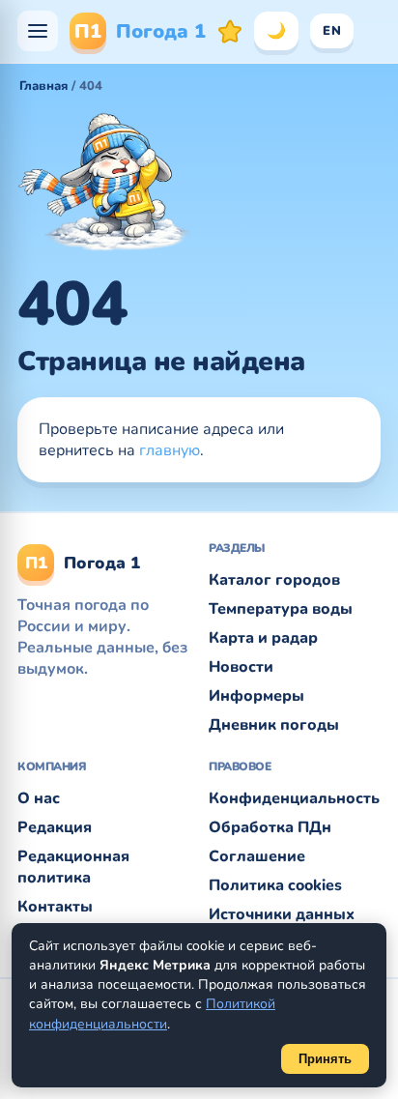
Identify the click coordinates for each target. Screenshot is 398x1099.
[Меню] (37, 31)
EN (332, 31)
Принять (325, 1059)
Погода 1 (140, 31)
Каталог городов (274, 580)
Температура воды (281, 609)
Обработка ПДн (270, 827)
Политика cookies (275, 885)
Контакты (55, 906)
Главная (43, 86)
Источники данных (282, 914)
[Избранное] (229, 30)
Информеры (256, 696)
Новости (241, 667)
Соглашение (257, 856)
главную (169, 450)
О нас (38, 798)
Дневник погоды (274, 725)
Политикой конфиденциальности (152, 1013)
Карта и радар (263, 638)
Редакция (54, 827)
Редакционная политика (73, 867)
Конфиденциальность (294, 798)
